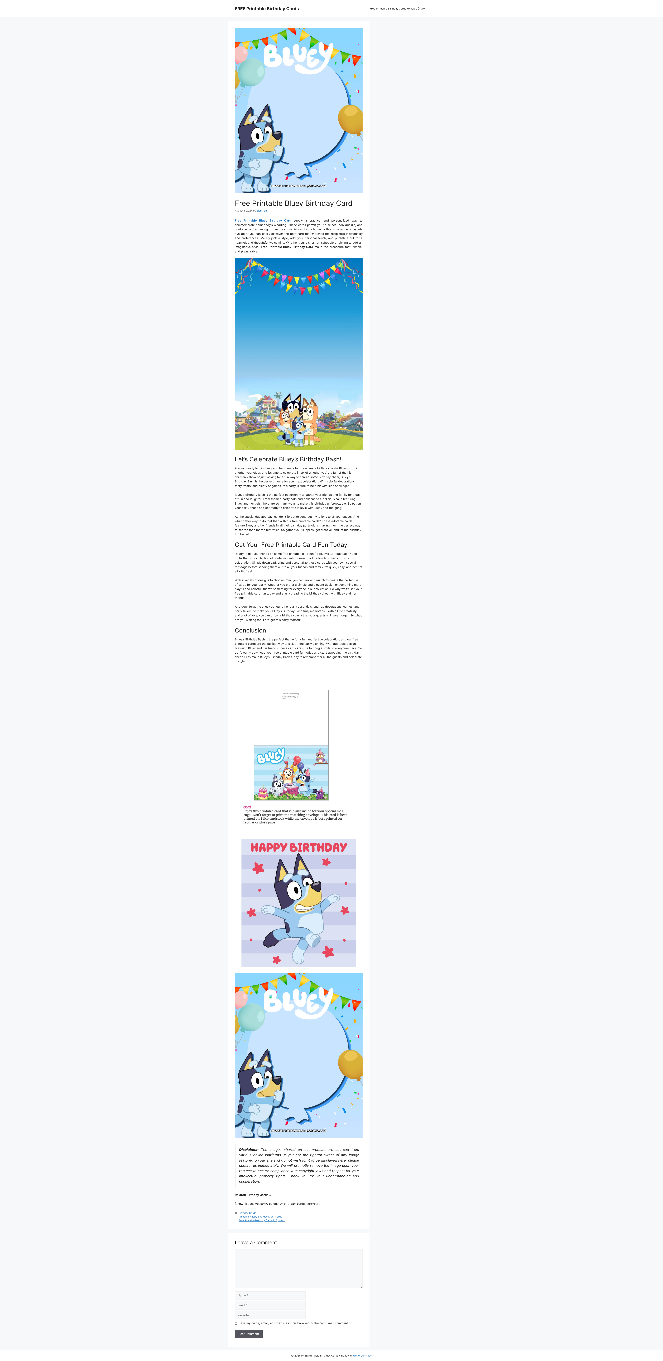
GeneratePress (362, 1355)
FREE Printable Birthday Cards (267, 8)
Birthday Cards (247, 1212)
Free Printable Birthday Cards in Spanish (262, 1220)
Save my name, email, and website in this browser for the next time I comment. (294, 1323)
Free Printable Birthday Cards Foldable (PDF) (397, 8)
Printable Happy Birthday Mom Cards (260, 1216)
